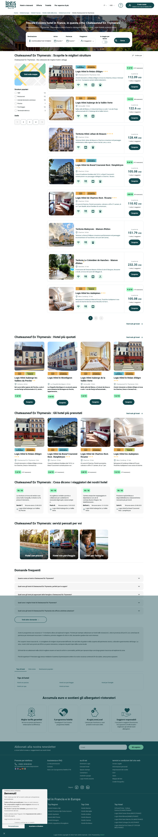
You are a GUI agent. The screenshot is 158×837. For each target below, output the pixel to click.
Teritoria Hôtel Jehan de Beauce (91, 133)
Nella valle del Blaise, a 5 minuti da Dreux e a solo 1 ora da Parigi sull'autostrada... (95, 388)
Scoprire (134, 87)
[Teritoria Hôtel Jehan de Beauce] (61, 139)
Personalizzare (13, 826)
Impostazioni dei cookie (120, 770)
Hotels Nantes (86, 808)
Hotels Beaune (86, 817)
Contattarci (83, 773)
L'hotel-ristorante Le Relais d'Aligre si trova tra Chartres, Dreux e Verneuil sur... (128, 388)
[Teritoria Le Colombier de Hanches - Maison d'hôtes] (61, 267)
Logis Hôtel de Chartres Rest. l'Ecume (94, 197)
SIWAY (102, 835)
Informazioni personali (119, 767)
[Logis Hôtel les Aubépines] (61, 299)
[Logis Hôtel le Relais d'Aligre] (61, 77)
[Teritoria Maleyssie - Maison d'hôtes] (61, 235)
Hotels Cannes (86, 820)
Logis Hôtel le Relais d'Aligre (89, 71)
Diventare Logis (85, 764)
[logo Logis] (11, 5)
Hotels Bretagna (53, 820)
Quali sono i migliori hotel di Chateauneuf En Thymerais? (37, 603)
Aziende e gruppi (85, 776)
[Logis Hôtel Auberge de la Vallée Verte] (61, 108)
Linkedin (88, 787)
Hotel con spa (21, 686)
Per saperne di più (62, 5)
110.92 (134, 203)
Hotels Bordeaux (86, 823)
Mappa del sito (117, 779)
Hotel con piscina (23, 682)
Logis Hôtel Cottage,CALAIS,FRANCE (126, 822)
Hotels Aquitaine (53, 814)
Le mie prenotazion (53, 764)
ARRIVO (56, 36)
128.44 (134, 137)
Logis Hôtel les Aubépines (88, 293)
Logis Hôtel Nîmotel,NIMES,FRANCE (126, 816)
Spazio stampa (85, 770)
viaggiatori (83, 36)
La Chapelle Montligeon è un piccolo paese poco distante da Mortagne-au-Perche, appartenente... (62, 389)
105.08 (134, 171)
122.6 (135, 108)
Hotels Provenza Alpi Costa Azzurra (59, 811)
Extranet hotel (84, 767)
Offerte (39, 5)
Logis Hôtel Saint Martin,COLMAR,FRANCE (128, 819)
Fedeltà (48, 5)
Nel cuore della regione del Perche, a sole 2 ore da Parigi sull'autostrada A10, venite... (29, 388)
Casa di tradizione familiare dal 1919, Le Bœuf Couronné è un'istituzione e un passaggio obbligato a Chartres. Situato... (96, 175)
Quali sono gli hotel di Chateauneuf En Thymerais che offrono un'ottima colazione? (46, 611)
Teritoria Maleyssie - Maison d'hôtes (93, 229)
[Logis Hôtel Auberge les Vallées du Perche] (29, 356)
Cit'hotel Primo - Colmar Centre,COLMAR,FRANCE (122, 809)
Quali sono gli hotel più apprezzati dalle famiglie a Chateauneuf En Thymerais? (45, 595)
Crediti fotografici (118, 782)
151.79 (134, 233)
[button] (4, 833)
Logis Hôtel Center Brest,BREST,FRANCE (127, 813)
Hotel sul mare (64, 686)
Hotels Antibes (86, 814)
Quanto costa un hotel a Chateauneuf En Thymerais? (36, 578)
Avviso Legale (117, 764)
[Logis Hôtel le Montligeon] (62, 356)
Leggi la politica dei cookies (12, 819)
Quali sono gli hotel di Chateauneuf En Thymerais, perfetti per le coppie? (42, 586)
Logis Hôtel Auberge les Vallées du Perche (26, 379)
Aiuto (114, 776)
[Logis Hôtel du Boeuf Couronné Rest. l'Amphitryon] (61, 171)
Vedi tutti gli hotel (133, 324)
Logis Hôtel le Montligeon (60, 377)
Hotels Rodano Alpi (54, 808)
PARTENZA (69, 36)
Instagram (82, 787)
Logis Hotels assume (87, 779)
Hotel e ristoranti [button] (26, 5)
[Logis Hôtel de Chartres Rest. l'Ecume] (61, 203)
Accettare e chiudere (36, 826)
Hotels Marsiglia (86, 811)
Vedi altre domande (29, 619)
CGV (113, 773)
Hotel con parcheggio (66, 682)
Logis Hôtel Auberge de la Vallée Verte (94, 102)
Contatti (50, 767)
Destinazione (32, 36)
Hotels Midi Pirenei (54, 817)
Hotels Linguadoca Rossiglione (58, 823)
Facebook (77, 787)
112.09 (134, 77)
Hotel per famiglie (107, 682)
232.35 (134, 265)
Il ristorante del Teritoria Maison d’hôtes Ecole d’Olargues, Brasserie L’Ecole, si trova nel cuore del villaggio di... (98, 271)
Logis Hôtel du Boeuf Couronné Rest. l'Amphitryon (62, 455)
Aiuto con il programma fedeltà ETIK (59, 770)
